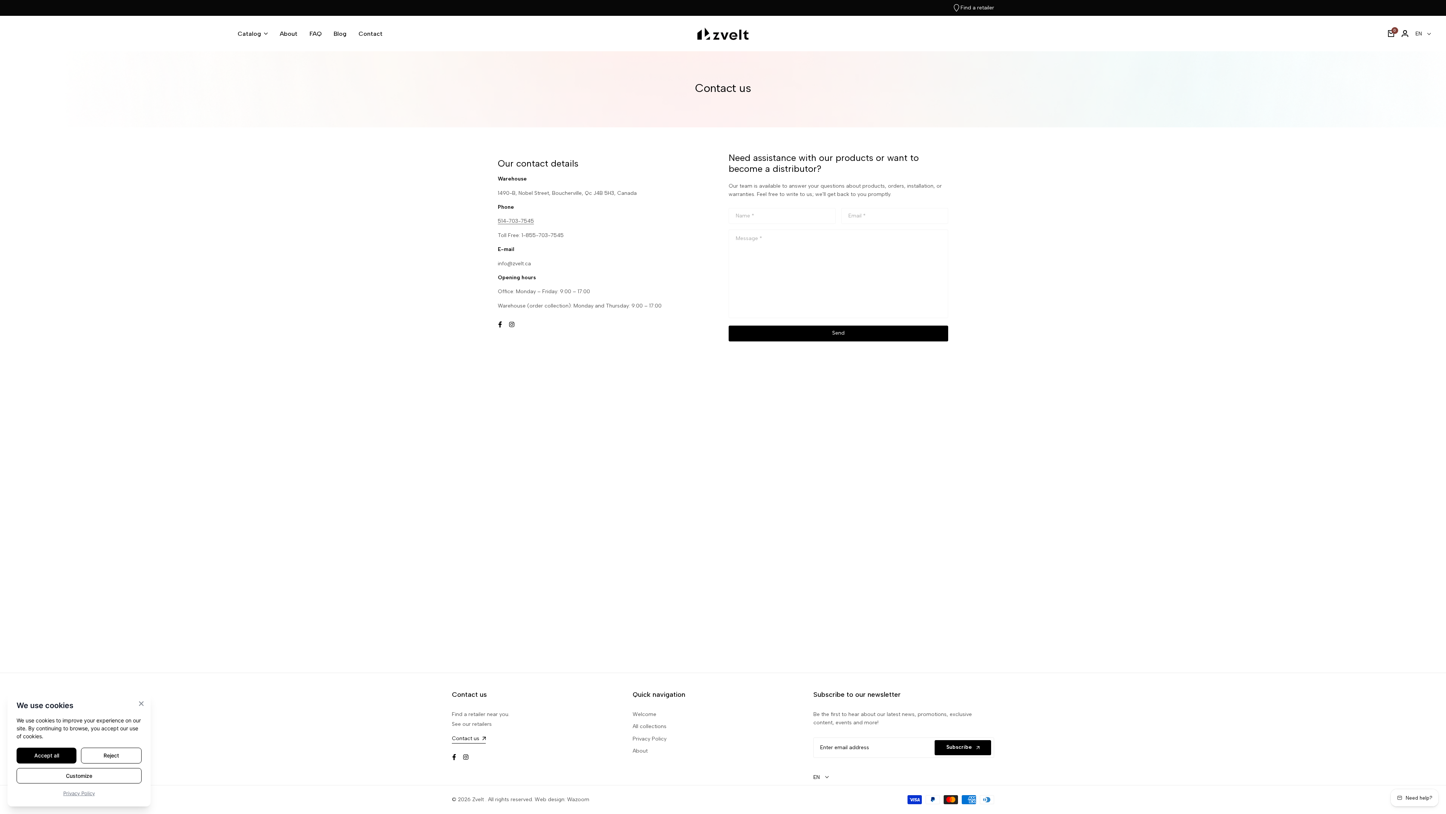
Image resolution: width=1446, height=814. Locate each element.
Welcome (644, 714)
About (640, 751)
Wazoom (578, 799)
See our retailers (472, 724)
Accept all (46, 755)
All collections (650, 726)
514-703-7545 (516, 221)
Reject (111, 755)
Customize (79, 776)
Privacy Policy (650, 739)
